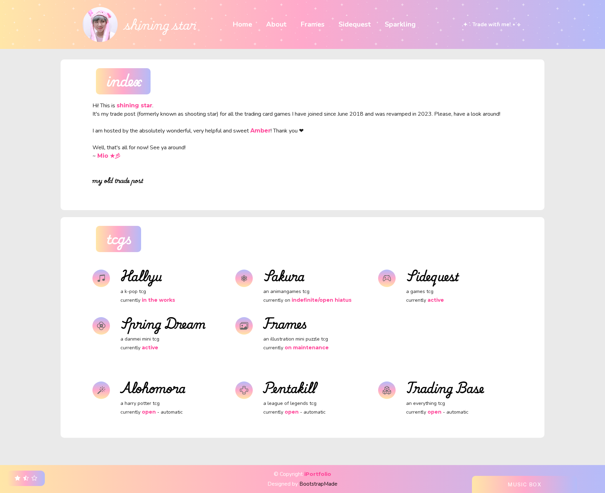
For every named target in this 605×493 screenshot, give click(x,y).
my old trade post (117, 180)
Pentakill (289, 388)
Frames (285, 323)
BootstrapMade (318, 483)
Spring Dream (163, 323)
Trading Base (445, 388)
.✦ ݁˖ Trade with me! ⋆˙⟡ (491, 24)
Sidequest (432, 276)
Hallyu (141, 276)
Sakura (284, 276)
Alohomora (153, 388)
